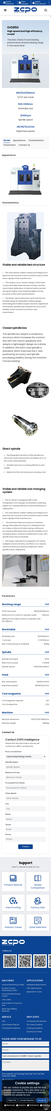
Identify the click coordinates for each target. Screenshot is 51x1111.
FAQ (3, 1021)
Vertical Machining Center (13, 984)
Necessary (11, 1105)
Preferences (34, 1105)
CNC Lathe (6, 999)
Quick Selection (10, 3)
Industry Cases (13, 927)
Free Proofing (13, 907)
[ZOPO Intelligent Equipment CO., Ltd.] (25, 10)
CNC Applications (34, 988)
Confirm (25, 847)
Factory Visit (38, 907)
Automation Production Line (12, 1004)
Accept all (42, 1100)
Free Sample (24, 3)
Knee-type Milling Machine (9, 1010)
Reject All (12, 1100)
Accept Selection (27, 1100)
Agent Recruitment (40, 3)
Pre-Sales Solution (35, 1024)
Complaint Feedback (11, 1028)
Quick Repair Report (10, 1024)
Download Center (34, 1031)
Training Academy (35, 1028)
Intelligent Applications (36, 984)
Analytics (22, 1105)
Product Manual (13, 884)
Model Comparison (38, 886)
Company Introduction (37, 1021)
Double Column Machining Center (9, 989)
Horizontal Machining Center (11, 995)
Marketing (46, 1105)
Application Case (34, 992)
